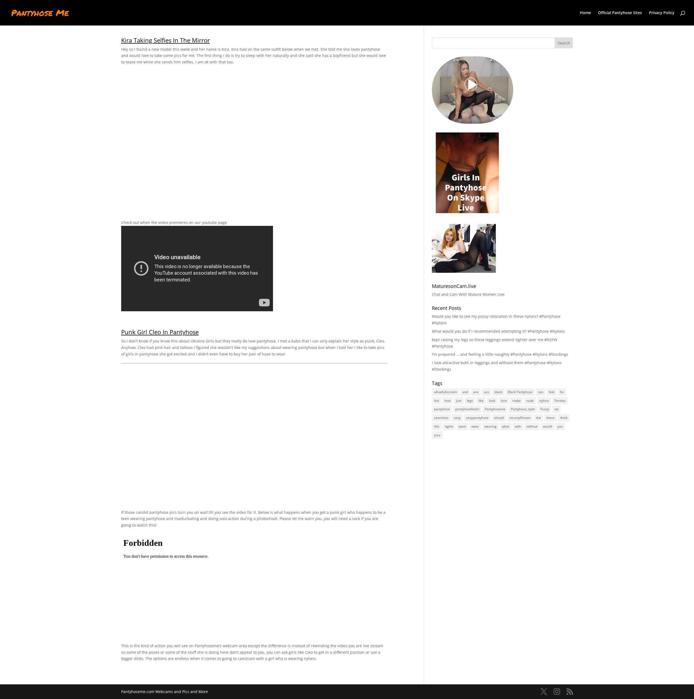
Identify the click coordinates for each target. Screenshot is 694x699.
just (458, 400)
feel (551, 392)
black (498, 392)
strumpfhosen (520, 417)
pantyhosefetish (467, 409)
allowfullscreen (445, 392)
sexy (457, 417)
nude (530, 400)
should (499, 417)
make (516, 400)
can (540, 392)
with (518, 426)
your (437, 435)
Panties (560, 400)
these (550, 417)
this (436, 426)
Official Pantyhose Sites (620, 13)
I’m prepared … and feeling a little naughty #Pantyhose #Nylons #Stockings (500, 354)
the (538, 417)
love (504, 400)
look (492, 400)
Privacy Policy (661, 13)
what (505, 426)
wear (475, 426)
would (547, 426)
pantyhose (442, 409)
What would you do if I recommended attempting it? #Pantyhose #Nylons (498, 331)
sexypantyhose (477, 417)
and (465, 392)
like (481, 400)
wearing (490, 426)
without (532, 426)
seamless (441, 417)
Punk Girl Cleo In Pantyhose (160, 332)
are (475, 392)
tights (449, 426)
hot (436, 400)
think (563, 417)
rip (556, 409)
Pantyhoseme (495, 409)
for (562, 392)
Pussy (544, 409)
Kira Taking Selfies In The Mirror (165, 40)
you (560, 426)
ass (486, 392)
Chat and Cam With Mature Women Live (468, 294)
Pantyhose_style (523, 409)
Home (585, 13)
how (447, 400)
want (462, 426)
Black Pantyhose (520, 392)
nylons (544, 400)
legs (470, 400)
